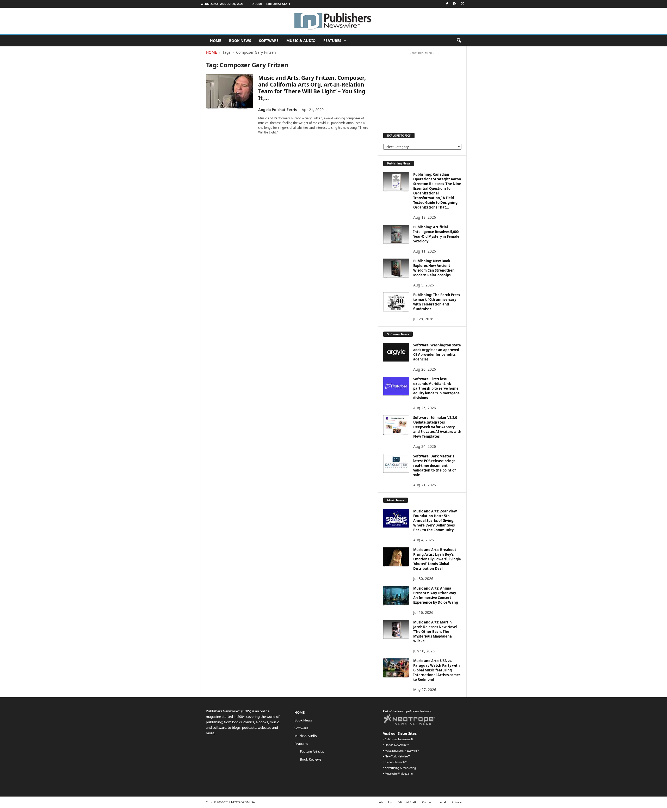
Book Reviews (310, 759)
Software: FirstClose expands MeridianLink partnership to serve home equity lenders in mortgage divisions (436, 388)
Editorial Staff (278, 4)
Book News (240, 40)
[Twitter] (463, 4)
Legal (442, 802)
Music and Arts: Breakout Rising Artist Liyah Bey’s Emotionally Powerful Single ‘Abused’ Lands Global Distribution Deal (437, 559)
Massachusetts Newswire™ (402, 750)
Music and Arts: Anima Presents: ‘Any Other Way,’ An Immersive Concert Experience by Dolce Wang (435, 595)
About (257, 4)
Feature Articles (312, 751)
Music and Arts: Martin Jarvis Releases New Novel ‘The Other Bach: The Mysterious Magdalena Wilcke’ (435, 631)
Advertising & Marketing (400, 768)
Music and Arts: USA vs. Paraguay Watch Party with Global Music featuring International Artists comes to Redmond (436, 670)
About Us (385, 802)
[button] (459, 40)
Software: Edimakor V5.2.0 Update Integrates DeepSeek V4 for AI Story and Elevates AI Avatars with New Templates (437, 427)
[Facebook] (447, 4)
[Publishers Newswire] (333, 21)
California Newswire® (399, 739)
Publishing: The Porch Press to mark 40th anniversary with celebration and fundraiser (436, 301)
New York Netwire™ (397, 756)
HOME (215, 40)
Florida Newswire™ (397, 745)
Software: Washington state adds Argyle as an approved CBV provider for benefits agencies (437, 352)
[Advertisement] (422, 89)
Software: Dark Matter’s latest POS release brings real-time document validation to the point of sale (434, 465)
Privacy (457, 802)
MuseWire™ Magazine (399, 773)
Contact (427, 802)
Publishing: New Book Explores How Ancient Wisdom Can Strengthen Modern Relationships (434, 268)
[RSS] (455, 4)
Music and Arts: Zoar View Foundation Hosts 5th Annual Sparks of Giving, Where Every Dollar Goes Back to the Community (435, 520)
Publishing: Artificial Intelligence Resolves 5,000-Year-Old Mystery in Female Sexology (436, 234)
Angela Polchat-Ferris (277, 109)
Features (332, 40)
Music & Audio (301, 40)
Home (211, 52)
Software (269, 40)
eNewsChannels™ (396, 762)
